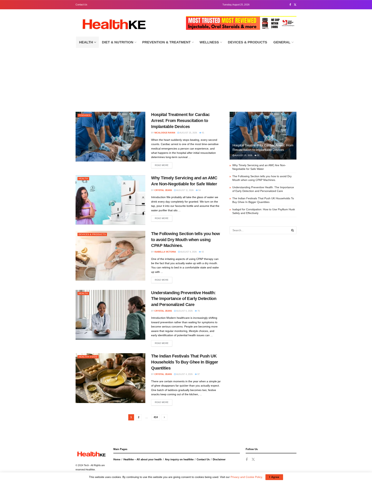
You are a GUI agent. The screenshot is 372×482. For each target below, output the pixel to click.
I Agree (274, 477)
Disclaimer (219, 459)
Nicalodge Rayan (164, 132)
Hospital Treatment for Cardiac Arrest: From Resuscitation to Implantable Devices (180, 120)
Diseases (84, 115)
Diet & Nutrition (117, 42)
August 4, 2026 (184, 374)
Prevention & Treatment (166, 42)
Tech (86, 465)
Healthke (90, 469)
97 (198, 374)
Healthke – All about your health (142, 459)
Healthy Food (88, 357)
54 (199, 190)
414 (156, 417)
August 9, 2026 (188, 252)
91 (202, 132)
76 (198, 311)
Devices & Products (247, 42)
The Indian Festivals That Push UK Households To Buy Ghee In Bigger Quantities (184, 362)
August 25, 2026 (188, 132)
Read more (162, 165)
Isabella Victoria (165, 252)
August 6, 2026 (184, 311)
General (281, 42)
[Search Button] (292, 230)
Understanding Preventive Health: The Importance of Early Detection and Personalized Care (183, 298)
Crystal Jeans (163, 190)
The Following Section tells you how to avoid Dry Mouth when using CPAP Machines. (185, 239)
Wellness (209, 42)
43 (202, 252)
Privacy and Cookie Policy (246, 477)
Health (86, 42)
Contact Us (81, 4)
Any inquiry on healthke (179, 459)
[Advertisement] (186, 77)
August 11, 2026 (185, 190)
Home (116, 459)
